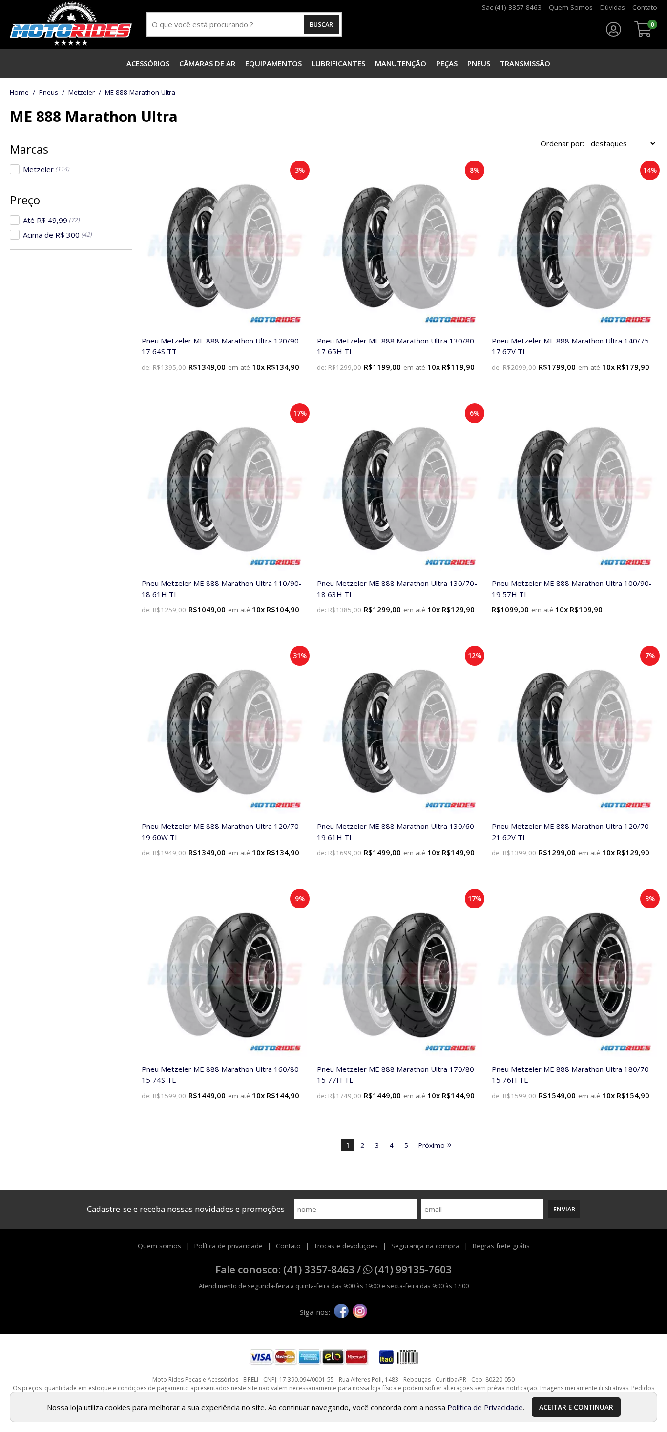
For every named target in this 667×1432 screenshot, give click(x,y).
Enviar (564, 1209)
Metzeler (46, 169)
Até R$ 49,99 (51, 220)
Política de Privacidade (485, 1407)
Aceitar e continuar (576, 1407)
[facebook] (341, 1312)
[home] (71, 24)
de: (147, 367)
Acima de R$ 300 (57, 235)
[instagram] (360, 1312)
